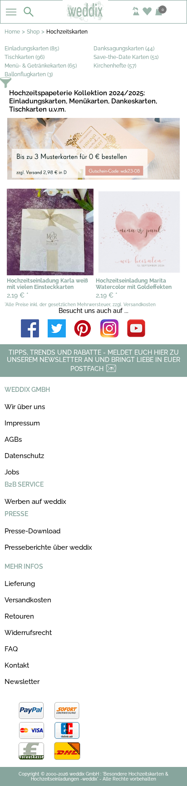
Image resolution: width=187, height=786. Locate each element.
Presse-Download (32, 531)
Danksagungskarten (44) (124, 48)
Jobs (12, 472)
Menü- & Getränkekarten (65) (41, 66)
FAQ (11, 649)
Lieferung (20, 584)
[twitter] (56, 329)
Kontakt (17, 665)
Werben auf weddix (35, 502)
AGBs (13, 439)
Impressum (22, 423)
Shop (33, 32)
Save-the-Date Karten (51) (126, 57)
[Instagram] (109, 329)
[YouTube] (136, 329)
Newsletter (22, 682)
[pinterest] (83, 329)
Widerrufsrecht (28, 633)
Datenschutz (24, 456)
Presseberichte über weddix (48, 547)
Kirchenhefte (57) (115, 66)
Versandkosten (28, 600)
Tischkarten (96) (24, 57)
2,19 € (18, 295)
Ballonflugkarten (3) (29, 74)
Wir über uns (25, 407)
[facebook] (29, 329)
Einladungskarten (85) (32, 48)
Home (12, 32)
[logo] (93, 19)
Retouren (19, 616)
